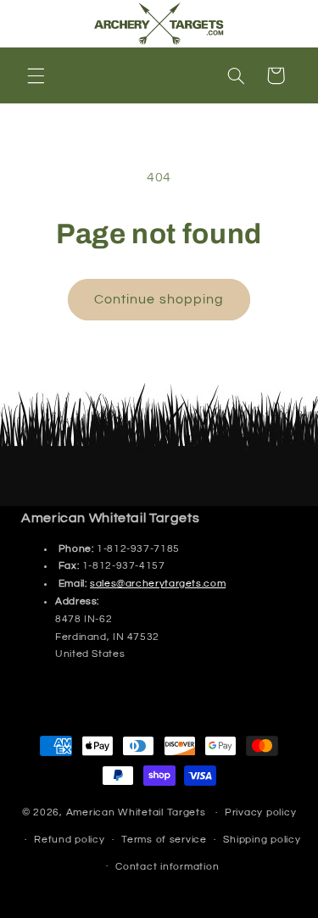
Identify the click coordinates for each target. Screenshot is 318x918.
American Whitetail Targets (136, 812)
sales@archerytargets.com (158, 583)
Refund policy (69, 839)
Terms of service (164, 839)
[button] (35, 75)
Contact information (167, 866)
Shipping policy (261, 839)
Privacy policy (260, 812)
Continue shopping (159, 299)
